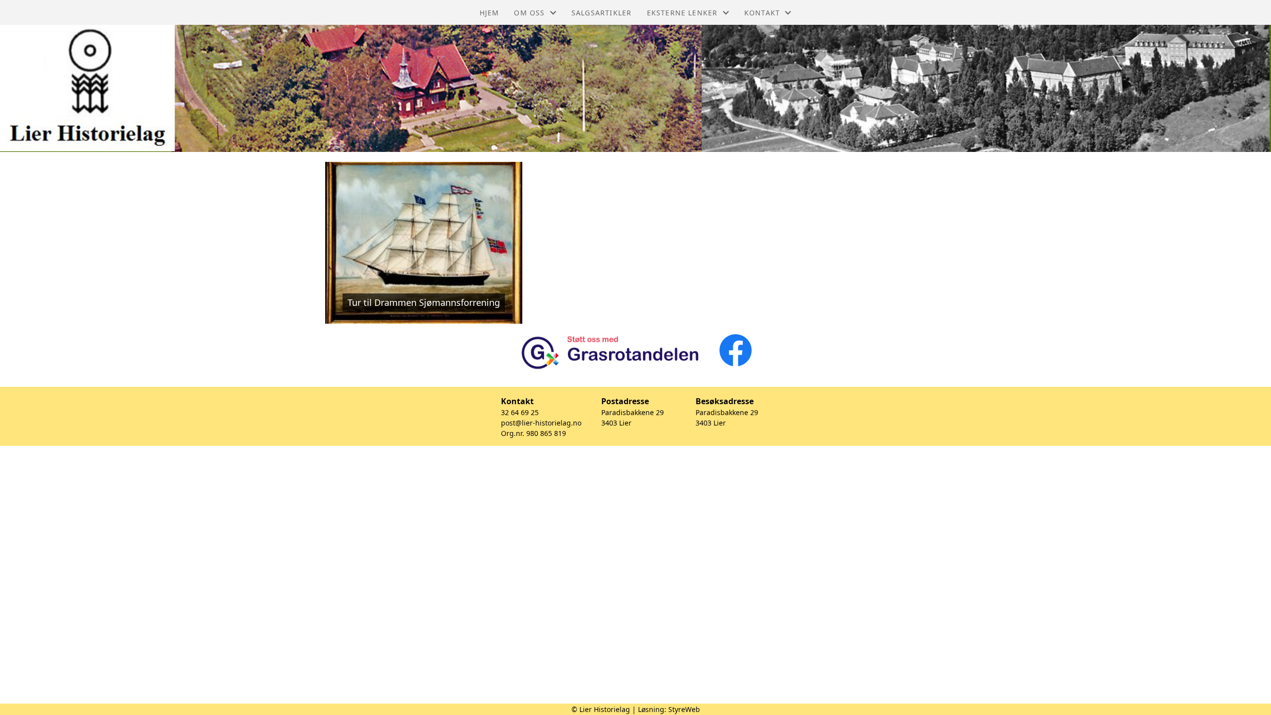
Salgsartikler (601, 12)
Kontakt (762, 12)
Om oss (529, 12)
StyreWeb (684, 709)
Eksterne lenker (682, 12)
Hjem (489, 12)
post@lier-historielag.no (541, 423)
